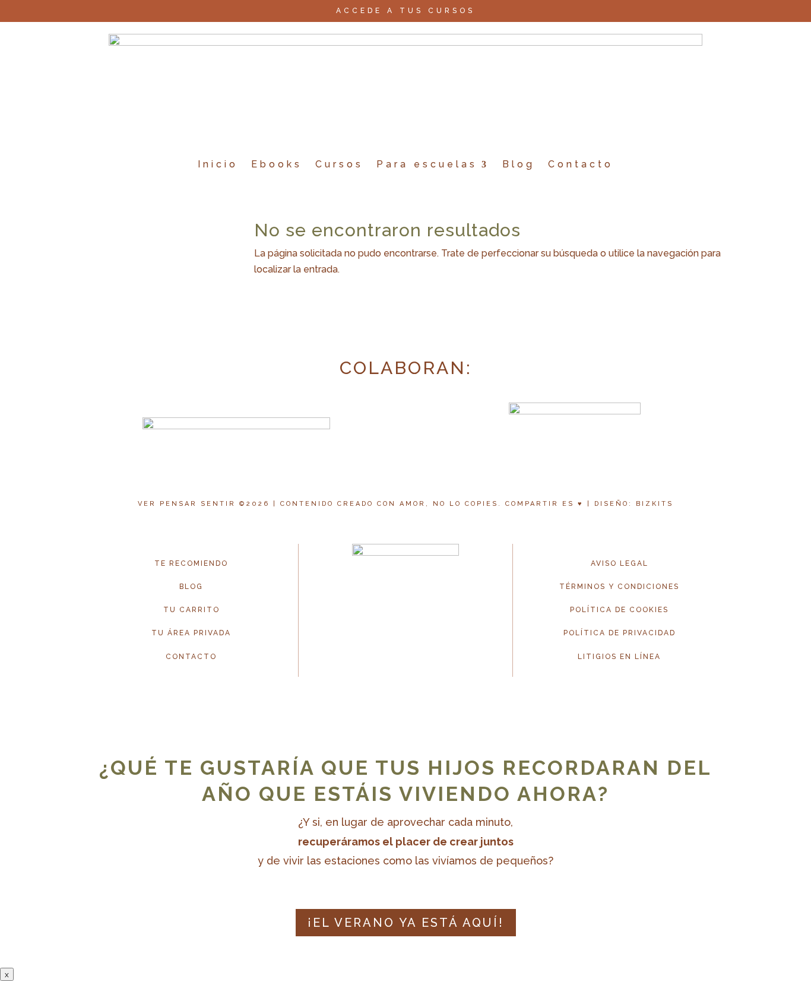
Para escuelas (426, 164)
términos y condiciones (619, 586)
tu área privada (191, 633)
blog (191, 586)
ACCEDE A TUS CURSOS (405, 11)
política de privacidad (619, 633)
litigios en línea (619, 656)
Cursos (339, 164)
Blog (518, 164)
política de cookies (619, 610)
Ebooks (276, 164)
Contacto (580, 164)
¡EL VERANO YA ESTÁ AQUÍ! (406, 923)
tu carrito (191, 610)
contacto (191, 656)
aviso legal (619, 563)
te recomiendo (191, 563)
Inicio (218, 164)
